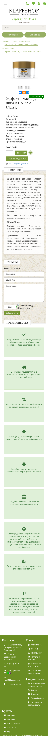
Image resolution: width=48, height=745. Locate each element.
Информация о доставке (18, 164)
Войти (39, 3)
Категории (13, 34)
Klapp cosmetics (14, 723)
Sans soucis (12, 727)
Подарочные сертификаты (35, 703)
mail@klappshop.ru (12, 680)
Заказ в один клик (17, 158)
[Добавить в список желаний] (30, 152)
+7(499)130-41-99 (24, 19)
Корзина (44, 3)
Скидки (34, 690)
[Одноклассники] (24, 92)
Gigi (9, 731)
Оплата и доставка (34, 658)
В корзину (21, 152)
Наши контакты (14, 684)
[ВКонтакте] (20, 92)
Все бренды (35, 34)
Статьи (34, 648)
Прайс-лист (36, 653)
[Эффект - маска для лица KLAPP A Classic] (20, 87)
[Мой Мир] (27, 92)
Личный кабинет (38, 698)
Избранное (33, 3)
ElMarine (11, 719)
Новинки (35, 694)
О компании (36, 644)
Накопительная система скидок (36, 684)
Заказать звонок (27, 3)
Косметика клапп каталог (34, 665)
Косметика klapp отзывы (34, 671)
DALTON (11, 715)
